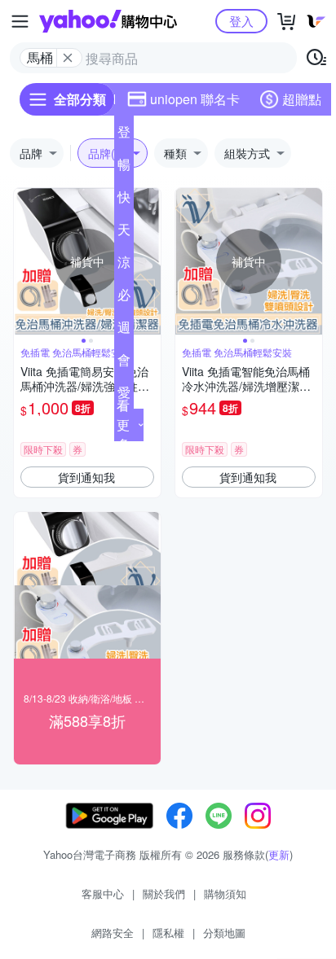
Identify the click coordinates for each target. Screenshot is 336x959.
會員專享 (123, 363)
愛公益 (123, 396)
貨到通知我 (86, 477)
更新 (279, 854)
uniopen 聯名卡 (195, 99)
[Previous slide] (24, 261)
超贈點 (301, 99)
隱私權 (168, 932)
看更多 (123, 424)
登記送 (123, 135)
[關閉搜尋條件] (67, 57)
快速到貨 (123, 200)
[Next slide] (150, 261)
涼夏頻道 (123, 265)
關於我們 (164, 893)
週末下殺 (123, 330)
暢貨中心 (123, 168)
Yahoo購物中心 (108, 21)
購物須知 (225, 893)
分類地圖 (224, 932)
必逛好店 (123, 298)
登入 (241, 20)
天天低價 (123, 233)
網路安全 (112, 932)
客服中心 (103, 893)
